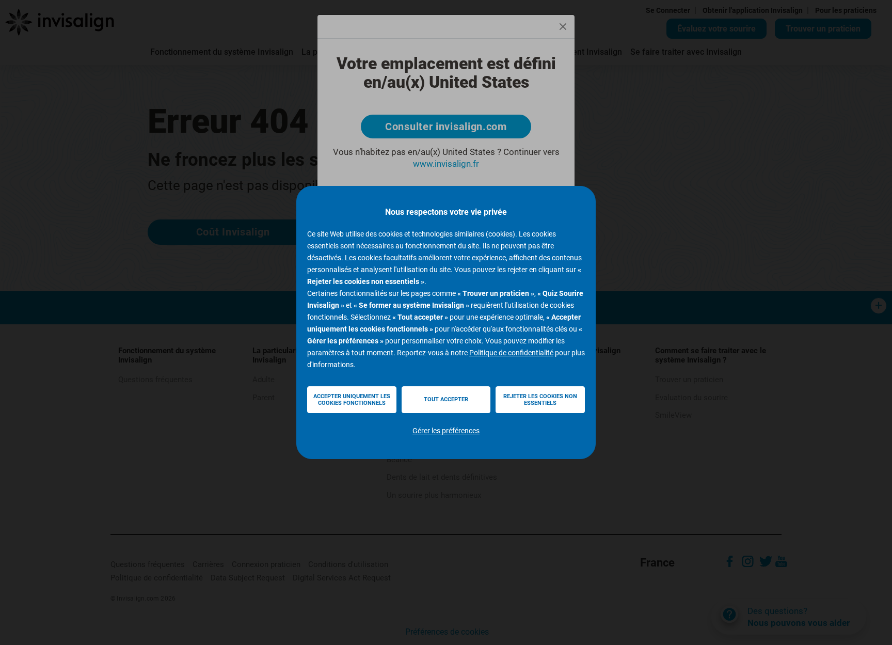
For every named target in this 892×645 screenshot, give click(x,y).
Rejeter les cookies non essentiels (540, 399)
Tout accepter (446, 399)
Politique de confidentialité (511, 353)
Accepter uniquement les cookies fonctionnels (351, 399)
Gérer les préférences (446, 431)
